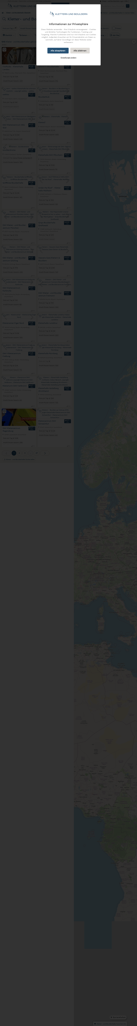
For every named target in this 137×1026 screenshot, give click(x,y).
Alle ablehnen (80, 50)
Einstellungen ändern (68, 58)
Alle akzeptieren (58, 50)
